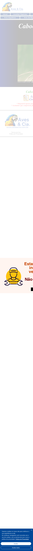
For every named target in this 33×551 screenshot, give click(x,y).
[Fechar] (30, 531)
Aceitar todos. (16, 547)
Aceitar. (16, 543)
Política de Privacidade (22, 539)
